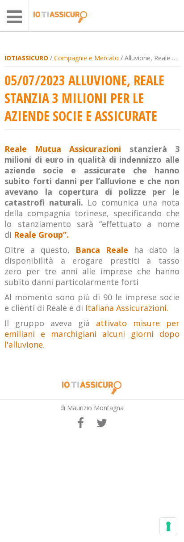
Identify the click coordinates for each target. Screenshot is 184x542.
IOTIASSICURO (26, 58)
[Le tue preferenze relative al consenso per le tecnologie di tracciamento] (168, 526)
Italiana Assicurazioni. (126, 308)
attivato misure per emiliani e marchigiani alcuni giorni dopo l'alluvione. (91, 334)
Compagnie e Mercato (86, 58)
